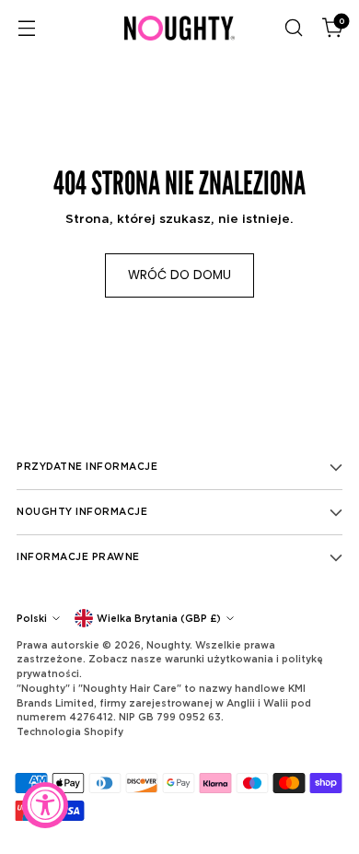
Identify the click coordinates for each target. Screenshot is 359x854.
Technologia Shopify (70, 731)
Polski (32, 618)
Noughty (168, 644)
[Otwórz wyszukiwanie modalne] (293, 28)
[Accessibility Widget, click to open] (45, 805)
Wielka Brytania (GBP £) (159, 618)
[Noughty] (179, 28)
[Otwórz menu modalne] (26, 28)
